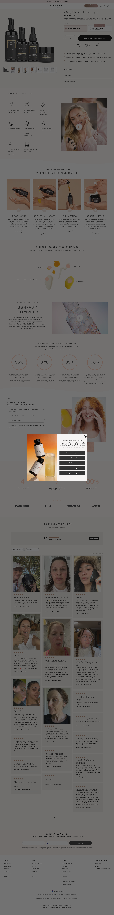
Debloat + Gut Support (72, 453)
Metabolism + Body (72, 458)
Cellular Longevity (72, 468)
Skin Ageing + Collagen (72, 473)
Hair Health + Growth (72, 463)
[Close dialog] (85, 436)
